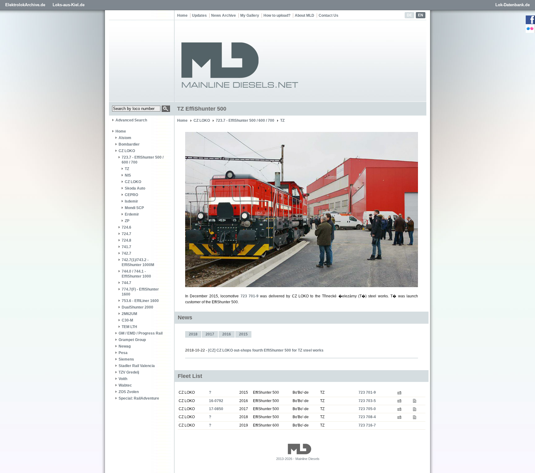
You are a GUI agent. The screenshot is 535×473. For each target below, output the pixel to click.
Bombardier (129, 144)
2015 (243, 334)
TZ (127, 169)
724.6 (126, 227)
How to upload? (276, 15)
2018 (193, 334)
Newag (125, 346)
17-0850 (216, 409)
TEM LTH (129, 327)
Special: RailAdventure (139, 398)
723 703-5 (367, 401)
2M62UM (129, 314)
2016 (226, 334)
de (409, 15)
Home (182, 15)
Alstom (125, 138)
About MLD (304, 15)
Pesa (123, 353)
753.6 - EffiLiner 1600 (140, 301)
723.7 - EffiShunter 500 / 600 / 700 (142, 159)
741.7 (126, 247)
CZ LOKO (127, 151)
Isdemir (131, 201)
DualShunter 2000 (137, 307)
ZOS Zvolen (129, 392)
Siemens (126, 359)
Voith (123, 379)
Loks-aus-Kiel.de (69, 4)
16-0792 (216, 401)
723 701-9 (250, 296)
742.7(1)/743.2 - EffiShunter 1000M (138, 262)
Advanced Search (131, 120)
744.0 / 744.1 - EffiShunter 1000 (136, 273)
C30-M (127, 320)
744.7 (126, 283)
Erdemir (132, 214)
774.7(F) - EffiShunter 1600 (140, 291)
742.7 (126, 253)
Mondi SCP (134, 208)
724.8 (126, 240)
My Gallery (249, 15)
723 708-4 (367, 417)
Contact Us (328, 15)
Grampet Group (132, 340)
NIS (128, 175)
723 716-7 (367, 425)
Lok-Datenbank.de (512, 4)
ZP (127, 221)
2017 (210, 334)
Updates (199, 15)
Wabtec (125, 385)
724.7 (126, 234)
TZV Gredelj (129, 372)
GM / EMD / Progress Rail (141, 333)
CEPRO (131, 195)
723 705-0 (367, 409)
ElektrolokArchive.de (25, 4)
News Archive (223, 15)
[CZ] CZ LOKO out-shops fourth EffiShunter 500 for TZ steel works (266, 350)
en (420, 15)
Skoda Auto (135, 188)
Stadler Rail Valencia (137, 366)
